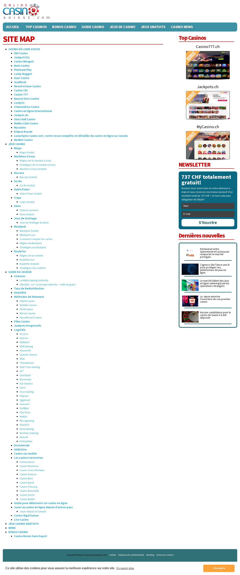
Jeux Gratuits (153, 27)
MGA (22, 359)
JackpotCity (22, 57)
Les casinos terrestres (28, 458)
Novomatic (26, 379)
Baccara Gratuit (28, 177)
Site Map (150, 555)
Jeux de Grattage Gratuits (34, 223)
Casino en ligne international (33, 111)
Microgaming (27, 421)
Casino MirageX (24, 62)
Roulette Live (27, 260)
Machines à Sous (24, 157)
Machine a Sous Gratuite (33, 169)
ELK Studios (26, 384)
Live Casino (21, 520)
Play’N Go (25, 412)
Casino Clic (21, 90)
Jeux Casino (16, 144)
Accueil (12, 27)
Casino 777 (21, 95)
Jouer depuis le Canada (33, 511)
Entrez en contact (165, 555)
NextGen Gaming (29, 433)
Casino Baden (27, 499)
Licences (19, 276)
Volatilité (20, 293)
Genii (22, 388)
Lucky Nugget (23, 74)
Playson (24, 396)
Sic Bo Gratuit (27, 185)
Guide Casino (93, 27)
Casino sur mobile (25, 454)
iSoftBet (24, 408)
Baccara (19, 173)
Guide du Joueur (20, 272)
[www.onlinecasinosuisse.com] (26, 11)
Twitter (112, 555)
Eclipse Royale (23, 132)
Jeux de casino (122, 27)
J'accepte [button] (219, 568)
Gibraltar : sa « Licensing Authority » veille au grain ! (48, 284)
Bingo (18, 148)
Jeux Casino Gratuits (23, 524)
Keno (17, 206)
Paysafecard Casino (31, 317)
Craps (17, 198)
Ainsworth (25, 351)
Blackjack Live (27, 235)
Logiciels (20, 330)
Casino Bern (26, 478)
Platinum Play (23, 70)
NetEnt (23, 417)
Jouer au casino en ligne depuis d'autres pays (43, 507)
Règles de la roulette (31, 256)
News (12, 528)
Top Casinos (36, 27)
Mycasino (20, 128)
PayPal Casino (27, 301)
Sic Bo (18, 181)
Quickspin (25, 375)
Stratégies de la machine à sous (38, 165)
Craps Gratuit (27, 202)
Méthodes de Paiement (29, 297)
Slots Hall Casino (24, 119)
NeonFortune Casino (27, 86)
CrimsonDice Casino (26, 107)
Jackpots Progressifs (27, 326)
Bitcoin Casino (27, 313)
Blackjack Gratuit (29, 231)
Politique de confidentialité (131, 555)
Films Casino (22, 322)
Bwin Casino (22, 66)
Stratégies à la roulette (33, 268)
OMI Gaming (26, 346)
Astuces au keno (29, 210)
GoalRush (20, 82)
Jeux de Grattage (25, 218)
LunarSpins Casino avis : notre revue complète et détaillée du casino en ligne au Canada (71, 136)
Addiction (20, 450)
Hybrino (24, 338)
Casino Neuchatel (29, 491)
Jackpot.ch (21, 115)
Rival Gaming (27, 429)
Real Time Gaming (30, 367)
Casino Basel (27, 483)
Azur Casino (21, 78)
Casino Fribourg (28, 487)
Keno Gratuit (27, 214)
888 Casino (21, 53)
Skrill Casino (26, 309)
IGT (22, 371)
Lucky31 (19, 103)
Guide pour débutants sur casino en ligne (41, 503)
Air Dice (24, 334)
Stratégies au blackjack (33, 247)
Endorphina (26, 441)
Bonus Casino (64, 27)
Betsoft (24, 437)
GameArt (25, 404)
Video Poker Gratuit (31, 194)
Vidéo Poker (22, 190)
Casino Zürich (27, 495)
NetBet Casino (23, 140)
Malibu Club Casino (26, 124)
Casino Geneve (28, 474)
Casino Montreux (29, 466)
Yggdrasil (25, 400)
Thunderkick (27, 363)
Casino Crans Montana (32, 470)
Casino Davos (27, 462)
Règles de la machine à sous (35, 161)
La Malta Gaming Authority (34, 280)
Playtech (24, 425)
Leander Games (28, 355)
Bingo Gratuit (27, 152)
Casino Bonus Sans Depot (30, 536)
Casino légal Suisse (26, 516)
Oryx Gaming (27, 392)
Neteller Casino (28, 305)
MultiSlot (24, 342)
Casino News (182, 27)
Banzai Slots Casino (26, 99)
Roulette (20, 251)
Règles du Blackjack (31, 243)
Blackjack (20, 227)
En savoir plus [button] (125, 568)
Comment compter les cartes (36, 239)
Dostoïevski (21, 445)
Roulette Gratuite (29, 264)
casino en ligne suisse (24, 49)
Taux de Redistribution (29, 289)
